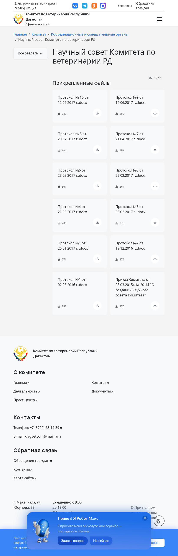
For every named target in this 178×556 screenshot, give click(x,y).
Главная (20, 34)
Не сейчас (101, 541)
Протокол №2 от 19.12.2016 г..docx (130, 246)
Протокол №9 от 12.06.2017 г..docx (130, 100)
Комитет (39, 34)
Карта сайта (23, 478)
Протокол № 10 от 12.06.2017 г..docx (73, 100)
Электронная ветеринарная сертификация (36, 5)
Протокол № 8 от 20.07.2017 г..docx (72, 136)
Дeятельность (25, 391)
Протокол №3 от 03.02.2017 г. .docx (130, 209)
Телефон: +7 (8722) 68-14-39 (36, 427)
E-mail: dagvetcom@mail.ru (35, 436)
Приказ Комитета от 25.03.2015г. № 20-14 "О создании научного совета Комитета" (134, 287)
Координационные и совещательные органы (89, 34)
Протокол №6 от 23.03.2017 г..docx (72, 173)
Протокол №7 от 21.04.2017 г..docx (130, 136)
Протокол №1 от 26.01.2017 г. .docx (73, 246)
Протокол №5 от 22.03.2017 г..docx (130, 173)
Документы (101, 391)
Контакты (124, 6)
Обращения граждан (145, 5)
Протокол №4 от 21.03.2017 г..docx (72, 209)
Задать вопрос (72, 541)
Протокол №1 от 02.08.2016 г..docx (72, 282)
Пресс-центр (24, 399)
